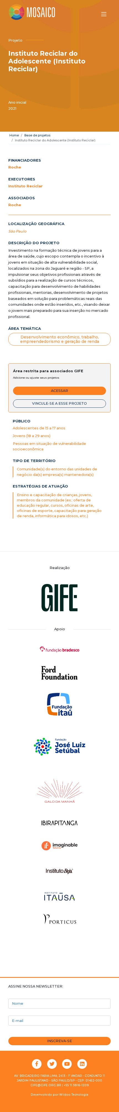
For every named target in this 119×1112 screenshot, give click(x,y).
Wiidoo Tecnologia (73, 1094)
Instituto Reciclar (25, 186)
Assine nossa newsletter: (35, 986)
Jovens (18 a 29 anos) (31, 436)
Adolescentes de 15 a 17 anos (39, 428)
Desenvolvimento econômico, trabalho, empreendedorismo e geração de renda (59, 339)
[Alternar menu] (104, 14)
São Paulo (17, 231)
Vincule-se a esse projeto (59, 403)
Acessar (59, 391)
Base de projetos (37, 135)
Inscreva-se (59, 1041)
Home (14, 135)
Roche (14, 167)
